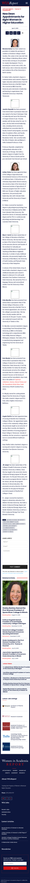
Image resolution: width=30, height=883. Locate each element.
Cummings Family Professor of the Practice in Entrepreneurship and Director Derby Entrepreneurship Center (19, 736)
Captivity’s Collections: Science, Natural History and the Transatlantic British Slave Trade (14, 382)
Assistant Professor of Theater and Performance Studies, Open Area (19, 727)
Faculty (18, 9)
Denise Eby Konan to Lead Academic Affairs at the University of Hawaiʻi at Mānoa (15, 690)
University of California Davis (10, 529)
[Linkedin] (11, 33)
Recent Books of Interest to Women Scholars (12, 828)
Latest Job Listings (9, 699)
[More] (22, 33)
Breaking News (6, 615)
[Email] (15, 33)
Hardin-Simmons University (18, 523)
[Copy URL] (18, 33)
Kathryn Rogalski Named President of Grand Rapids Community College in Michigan (14, 622)
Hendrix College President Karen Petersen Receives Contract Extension (14, 838)
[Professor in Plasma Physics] (6, 706)
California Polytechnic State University (16, 519)
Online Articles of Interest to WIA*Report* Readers (14, 833)
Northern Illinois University (9, 525)
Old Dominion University (8, 527)
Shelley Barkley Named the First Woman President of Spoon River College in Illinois (15, 610)
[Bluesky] (3, 798)
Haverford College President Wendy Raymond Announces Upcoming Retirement (13, 632)
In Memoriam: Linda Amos (9, 842)
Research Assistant (17, 716)
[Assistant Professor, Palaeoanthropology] (6, 747)
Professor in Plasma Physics (17, 706)
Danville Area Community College (10, 521)
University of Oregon (8, 531)
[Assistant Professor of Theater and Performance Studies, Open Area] (6, 726)
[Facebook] (7, 33)
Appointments (7, 9)
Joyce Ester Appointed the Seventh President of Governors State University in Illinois (14, 654)
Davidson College (7, 523)
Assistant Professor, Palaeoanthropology (17, 746)
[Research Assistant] (6, 716)
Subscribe (16, 868)
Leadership (6, 10)
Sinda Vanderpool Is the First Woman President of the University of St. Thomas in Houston (13, 643)
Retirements (6, 636)
